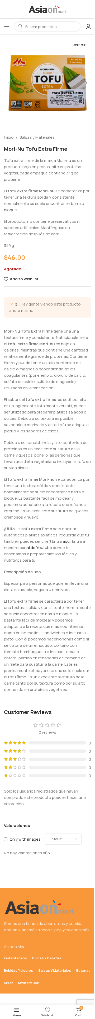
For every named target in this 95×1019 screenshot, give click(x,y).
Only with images (25, 839)
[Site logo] (47, 9)
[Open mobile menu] (6, 26)
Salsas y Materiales (37, 137)
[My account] (88, 26)
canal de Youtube (36, 547)
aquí (66, 541)
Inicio (9, 137)
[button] (9, 83)
